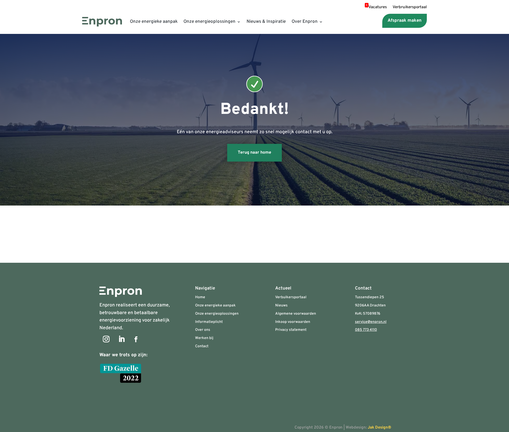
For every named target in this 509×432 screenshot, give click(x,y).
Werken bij (204, 338)
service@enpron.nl (371, 322)
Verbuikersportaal (290, 297)
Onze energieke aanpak (154, 22)
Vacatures (376, 8)
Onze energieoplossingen (209, 22)
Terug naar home (254, 152)
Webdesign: (372, 427)
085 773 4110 (366, 330)
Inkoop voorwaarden (292, 322)
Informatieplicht (209, 322)
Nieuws (281, 305)
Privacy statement (290, 330)
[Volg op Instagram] (106, 339)
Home (200, 297)
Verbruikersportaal (410, 8)
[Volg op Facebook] (136, 339)
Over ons (202, 330)
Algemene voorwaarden (295, 313)
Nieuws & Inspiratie (266, 22)
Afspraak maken (405, 21)
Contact (201, 346)
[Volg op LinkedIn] (121, 339)
